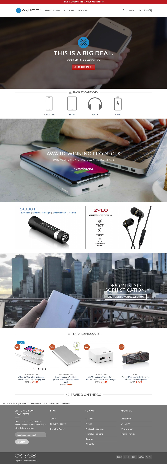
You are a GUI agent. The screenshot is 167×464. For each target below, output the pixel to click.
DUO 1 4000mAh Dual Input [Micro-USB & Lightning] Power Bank (66, 379)
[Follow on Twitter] (26, 456)
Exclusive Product (58, 423)
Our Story (125, 423)
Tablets (72, 114)
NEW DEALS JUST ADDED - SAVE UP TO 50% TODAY (83, 2)
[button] (131, 10)
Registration (67, 10)
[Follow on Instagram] (21, 456)
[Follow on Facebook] (17, 456)
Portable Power (57, 429)
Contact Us (81, 10)
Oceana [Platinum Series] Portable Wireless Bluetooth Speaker (135, 378)
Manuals (89, 418)
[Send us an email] (30, 456)
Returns (89, 439)
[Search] (124, 10)
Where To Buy (127, 429)
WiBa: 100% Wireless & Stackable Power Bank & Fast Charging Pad (31, 378)
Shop (47, 10)
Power (118, 114)
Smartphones (49, 114)
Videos (56, 10)
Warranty (89, 444)
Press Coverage (128, 433)
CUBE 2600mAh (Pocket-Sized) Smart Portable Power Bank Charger (101, 378)
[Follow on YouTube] (34, 456)
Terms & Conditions (94, 433)
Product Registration (94, 429)
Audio (95, 114)
